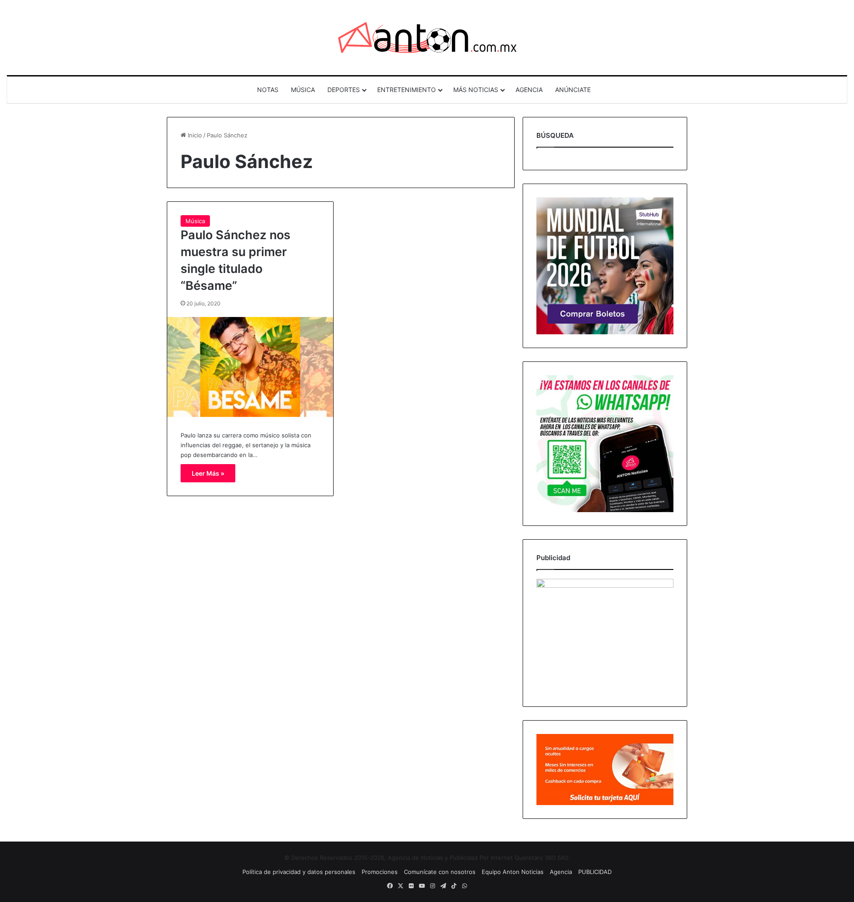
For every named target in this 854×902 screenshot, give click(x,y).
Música (195, 220)
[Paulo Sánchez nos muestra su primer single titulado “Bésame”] (250, 367)
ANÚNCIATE (573, 89)
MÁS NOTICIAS (475, 89)
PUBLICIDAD (595, 871)
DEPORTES (343, 89)
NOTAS (267, 89)
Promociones (380, 871)
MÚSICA (303, 89)
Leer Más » (208, 473)
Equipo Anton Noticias (513, 871)
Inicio (194, 135)
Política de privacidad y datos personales (298, 871)
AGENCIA (529, 89)
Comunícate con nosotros (439, 871)
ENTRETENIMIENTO (406, 89)
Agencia (561, 871)
